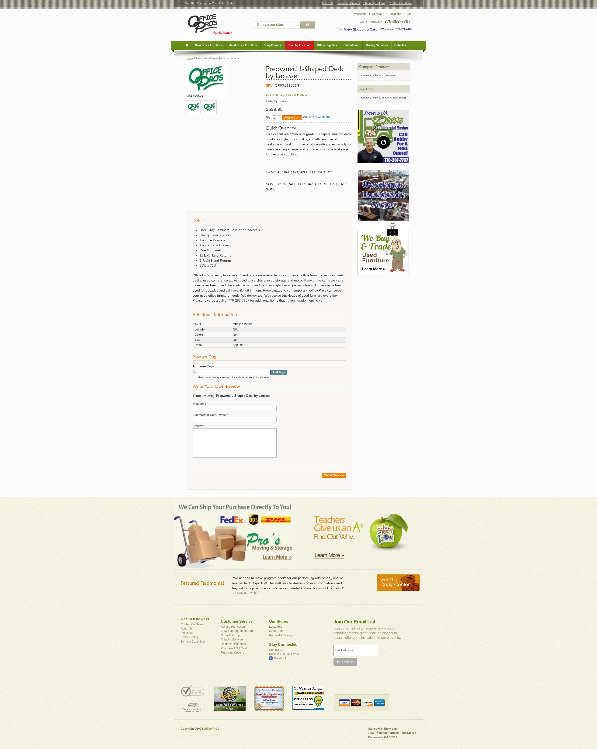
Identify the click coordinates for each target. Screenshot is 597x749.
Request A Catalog (281, 635)
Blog (409, 14)
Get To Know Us (195, 619)
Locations (395, 14)
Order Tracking (230, 635)
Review (197, 426)
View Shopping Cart (360, 29)
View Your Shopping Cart (237, 631)
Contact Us (276, 649)
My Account (360, 14)
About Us (327, 3)
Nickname (199, 403)
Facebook (280, 658)
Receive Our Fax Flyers (284, 654)
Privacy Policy (189, 637)
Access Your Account (234, 626)
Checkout (378, 14)
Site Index (187, 633)
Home (190, 58)
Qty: (268, 117)
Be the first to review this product (286, 94)
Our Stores (278, 621)
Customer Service (237, 621)
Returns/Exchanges (233, 644)
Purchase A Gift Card (234, 648)
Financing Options (348, 3)
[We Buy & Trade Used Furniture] (383, 225)
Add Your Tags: (204, 366)
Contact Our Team (400, 3)
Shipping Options (374, 3)
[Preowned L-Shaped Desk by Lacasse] (194, 107)
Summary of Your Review (209, 415)
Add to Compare (319, 117)
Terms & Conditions (193, 641)
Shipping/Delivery (232, 639)
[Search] (307, 25)
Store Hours (276, 631)
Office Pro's (211, 728)
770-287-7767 (397, 21)
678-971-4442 (403, 29)
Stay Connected (283, 645)
